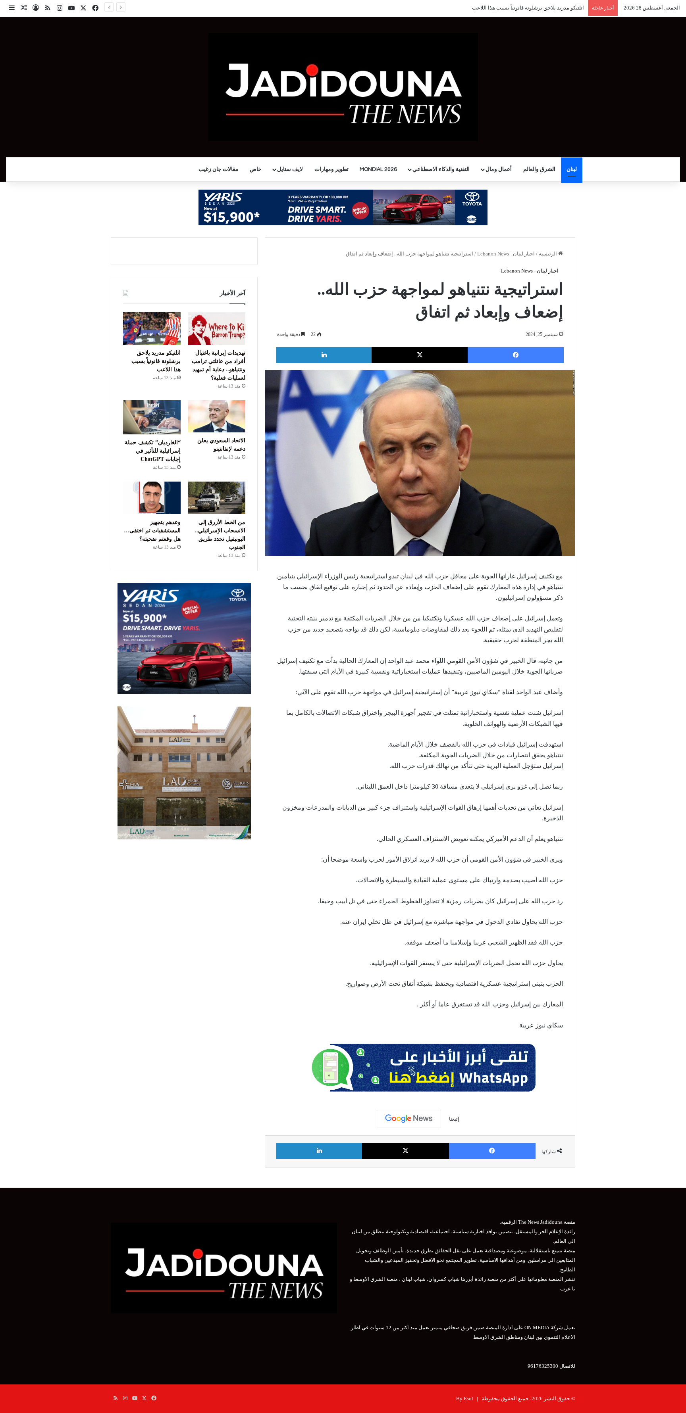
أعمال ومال (499, 169)
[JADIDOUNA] (343, 87)
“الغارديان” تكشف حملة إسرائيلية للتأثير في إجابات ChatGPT (153, 451)
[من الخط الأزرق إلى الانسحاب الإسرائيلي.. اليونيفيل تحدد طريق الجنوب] (216, 498)
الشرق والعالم (539, 169)
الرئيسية (548, 254)
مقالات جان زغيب (218, 169)
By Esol (464, 1398)
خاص (256, 169)
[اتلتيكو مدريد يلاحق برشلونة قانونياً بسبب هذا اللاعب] (152, 328)
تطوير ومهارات (331, 169)
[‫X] (420, 355)
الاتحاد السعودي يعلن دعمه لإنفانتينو (546, 8)
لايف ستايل (290, 169)
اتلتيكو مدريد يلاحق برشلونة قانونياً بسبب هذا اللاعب (156, 361)
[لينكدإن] (324, 355)
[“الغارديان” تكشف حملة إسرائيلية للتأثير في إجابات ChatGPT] (152, 417)
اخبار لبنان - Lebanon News (506, 254)
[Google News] (409, 1118)
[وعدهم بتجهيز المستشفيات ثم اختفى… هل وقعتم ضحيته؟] (152, 498)
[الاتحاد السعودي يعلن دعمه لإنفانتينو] (216, 416)
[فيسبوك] (516, 355)
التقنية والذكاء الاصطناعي (441, 169)
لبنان (572, 169)
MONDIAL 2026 (378, 169)
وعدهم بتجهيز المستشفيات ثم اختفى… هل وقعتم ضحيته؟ (152, 530)
